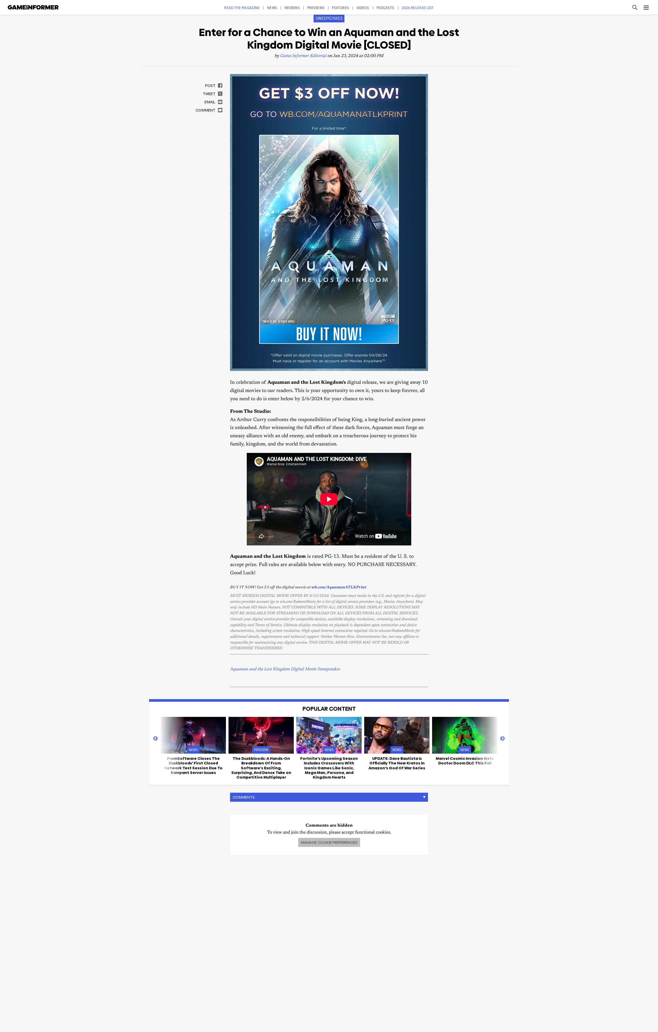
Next (502, 738)
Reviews (292, 7)
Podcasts (385, 7)
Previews (315, 7)
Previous (155, 738)
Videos (363, 7)
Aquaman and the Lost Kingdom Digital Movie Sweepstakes (285, 669)
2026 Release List (418, 7)
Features (340, 7)
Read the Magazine (242, 7)
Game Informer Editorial (303, 56)
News (272, 7)
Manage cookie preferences (329, 842)
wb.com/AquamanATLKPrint (339, 587)
